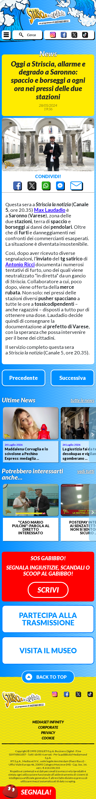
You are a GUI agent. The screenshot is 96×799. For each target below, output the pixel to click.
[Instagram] (53, 35)
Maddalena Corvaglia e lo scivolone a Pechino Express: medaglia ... (26, 453)
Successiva (72, 378)
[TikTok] (85, 35)
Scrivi (48, 589)
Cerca (31, 35)
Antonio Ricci (20, 264)
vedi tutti (85, 471)
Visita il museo (48, 650)
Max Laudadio (49, 210)
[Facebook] (64, 35)
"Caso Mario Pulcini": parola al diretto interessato (31, 527)
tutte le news (82, 400)
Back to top (51, 677)
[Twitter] (74, 35)
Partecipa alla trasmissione (48, 619)
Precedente (23, 378)
